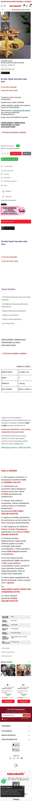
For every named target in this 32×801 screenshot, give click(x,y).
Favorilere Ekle (13, 687)
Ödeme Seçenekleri (8, 652)
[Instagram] (17, 758)
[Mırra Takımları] (10, 10)
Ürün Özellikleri (7, 221)
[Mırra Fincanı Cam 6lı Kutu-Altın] (24, 675)
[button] (7, 684)
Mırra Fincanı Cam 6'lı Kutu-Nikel (7, 691)
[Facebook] (10, 758)
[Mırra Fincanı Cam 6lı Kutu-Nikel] (8, 675)
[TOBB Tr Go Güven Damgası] (16, 765)
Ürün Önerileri (6, 656)
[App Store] (16, 745)
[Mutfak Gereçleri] (7, 10)
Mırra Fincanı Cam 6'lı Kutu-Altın (22, 691)
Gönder (26, 715)
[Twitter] (14, 758)
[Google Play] (16, 750)
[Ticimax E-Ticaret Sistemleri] (16, 800)
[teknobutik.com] (16, 773)
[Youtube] (21, 758)
